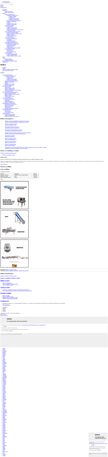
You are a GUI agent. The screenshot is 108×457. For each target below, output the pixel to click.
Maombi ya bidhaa (5, 293)
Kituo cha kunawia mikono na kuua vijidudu (15, 29)
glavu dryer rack (10, 50)
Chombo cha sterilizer (11, 30)
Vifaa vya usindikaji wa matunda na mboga (12, 31)
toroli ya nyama (10, 46)
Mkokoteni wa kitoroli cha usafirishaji (14, 47)
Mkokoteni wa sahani (11, 45)
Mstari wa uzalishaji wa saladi (12, 32)
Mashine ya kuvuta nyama (14, 19)
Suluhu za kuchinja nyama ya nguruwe (14, 55)
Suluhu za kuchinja (8, 52)
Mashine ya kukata (12, 16)
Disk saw (9, 22)
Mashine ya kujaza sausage (14, 18)
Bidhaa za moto (4, 280)
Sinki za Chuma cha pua (11, 44)
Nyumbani (4, 9)
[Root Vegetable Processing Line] (8, 275)
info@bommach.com (6, 305)
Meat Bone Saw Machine (9, 136)
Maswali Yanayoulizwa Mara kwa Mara (10, 60)
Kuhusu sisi (5, 10)
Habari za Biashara (8, 58)
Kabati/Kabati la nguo (11, 40)
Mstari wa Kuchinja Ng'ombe (10, 139)
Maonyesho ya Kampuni (9, 12)
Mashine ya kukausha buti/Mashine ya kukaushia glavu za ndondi (16, 122)
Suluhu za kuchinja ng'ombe (12, 53)
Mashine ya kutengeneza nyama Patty (14, 20)
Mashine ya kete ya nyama (12, 23)
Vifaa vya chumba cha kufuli (10, 37)
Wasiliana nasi (5, 61)
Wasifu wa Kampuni (8, 11)
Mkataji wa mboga (10, 34)
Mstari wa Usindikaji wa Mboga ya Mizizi (10, 278)
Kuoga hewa (9, 39)
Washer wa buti (10, 26)
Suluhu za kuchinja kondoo (12, 54)
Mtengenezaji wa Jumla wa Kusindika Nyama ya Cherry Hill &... (16, 148)
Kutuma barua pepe (3, 315)
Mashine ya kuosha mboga (12, 35)
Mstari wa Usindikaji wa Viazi (11, 269)
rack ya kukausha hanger (11, 51)
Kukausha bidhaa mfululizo (10, 48)
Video (4, 56)
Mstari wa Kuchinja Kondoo (10, 145)
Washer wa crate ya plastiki (12, 27)
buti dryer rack (9, 49)
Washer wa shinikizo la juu (12, 28)
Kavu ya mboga (10, 36)
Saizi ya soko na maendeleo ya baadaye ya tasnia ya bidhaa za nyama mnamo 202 (17, 290)
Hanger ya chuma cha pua (11, 41)
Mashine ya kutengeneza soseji (12, 15)
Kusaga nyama (12, 17)
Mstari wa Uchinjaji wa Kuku (10, 142)
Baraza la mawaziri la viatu (12, 38)
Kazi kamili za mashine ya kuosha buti (12, 127)
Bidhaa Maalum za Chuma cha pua (11, 42)
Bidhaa (4, 13)
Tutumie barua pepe (3, 164)
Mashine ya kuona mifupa (11, 21)
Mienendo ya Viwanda (9, 59)
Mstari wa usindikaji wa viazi (8, 296)
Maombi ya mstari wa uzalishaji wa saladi (10, 297)
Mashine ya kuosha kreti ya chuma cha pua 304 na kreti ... (15, 133)
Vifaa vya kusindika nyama (10, 14)
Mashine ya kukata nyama (11, 24)
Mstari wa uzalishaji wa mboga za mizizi (14, 33)
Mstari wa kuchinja (6, 295)
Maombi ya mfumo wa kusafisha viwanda (10, 298)
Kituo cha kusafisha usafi (9, 25)
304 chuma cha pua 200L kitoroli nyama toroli (13, 130)
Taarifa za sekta (5, 287)
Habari (4, 57)
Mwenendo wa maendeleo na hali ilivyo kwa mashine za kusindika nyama (16, 289)
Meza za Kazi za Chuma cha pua (13, 43)
